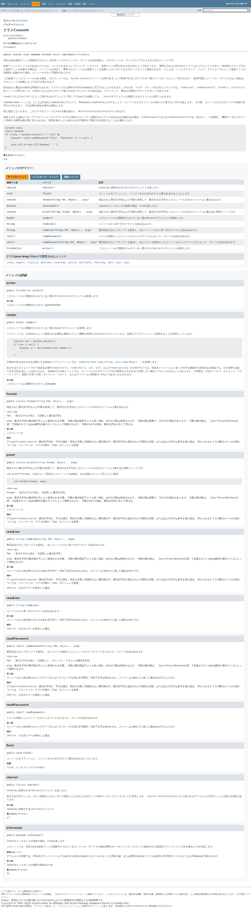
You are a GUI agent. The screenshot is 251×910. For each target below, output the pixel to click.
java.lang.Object (13, 35)
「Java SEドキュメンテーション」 (70, 894)
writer (47, 248)
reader (47, 218)
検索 (199, 10)
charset (47, 187)
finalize (32, 262)
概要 (3, 4)
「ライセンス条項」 (42, 906)
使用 (44, 4)
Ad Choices (164, 906)
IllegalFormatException (22, 441)
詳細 (54, 445)
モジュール (12, 4)
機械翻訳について (125, 14)
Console (11, 199)
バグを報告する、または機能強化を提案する (21, 891)
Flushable (9, 47)
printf (47, 211)
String (56, 199)
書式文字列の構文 (24, 415)
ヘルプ (92, 4)
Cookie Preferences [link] (136, 906)
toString (99, 262)
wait (110, 262)
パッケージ (24, 4)
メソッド (54, 10)
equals (20, 262)
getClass (46, 262)
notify (72, 262)
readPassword (51, 236)
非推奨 (77, 4)
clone (10, 262)
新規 (70, 4)
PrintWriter (14, 248)
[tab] (17, 177)
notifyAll (85, 262)
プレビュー (61, 4)
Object (57, 54)
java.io (20, 24)
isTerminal (49, 205)
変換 (113, 424)
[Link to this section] (35, 168)
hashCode (59, 262)
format (47, 199)
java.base (22, 20)
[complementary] (136, 906)
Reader (11, 218)
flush (46, 193)
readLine (48, 224)
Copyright (7, 903)
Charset (11, 187)
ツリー (51, 4)
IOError (11, 587)
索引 (85, 4)
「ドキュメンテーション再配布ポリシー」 (78, 906)
